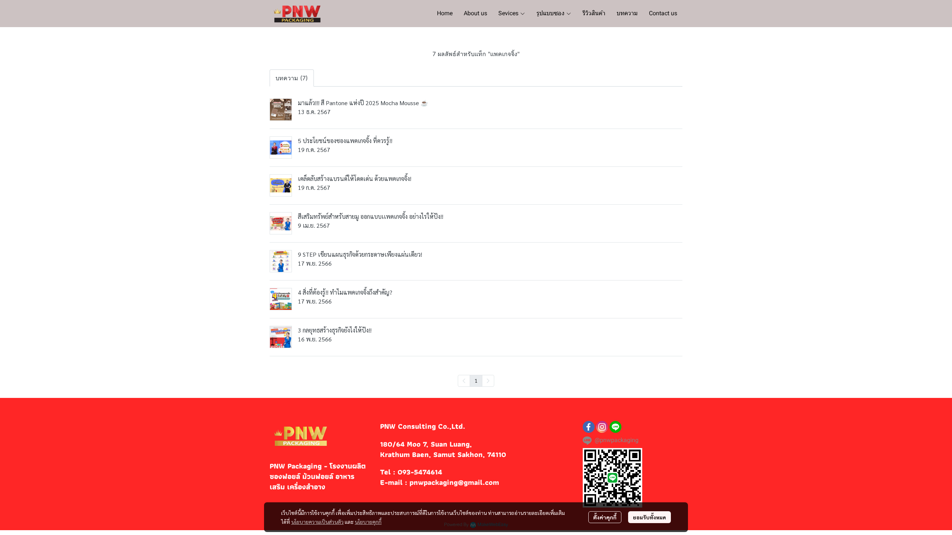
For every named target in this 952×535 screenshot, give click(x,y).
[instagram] (602, 427)
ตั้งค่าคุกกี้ (605, 517)
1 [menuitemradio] (476, 380)
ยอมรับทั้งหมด (649, 517)
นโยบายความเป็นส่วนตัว (317, 521)
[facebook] (589, 427)
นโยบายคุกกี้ (368, 521)
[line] (615, 427)
